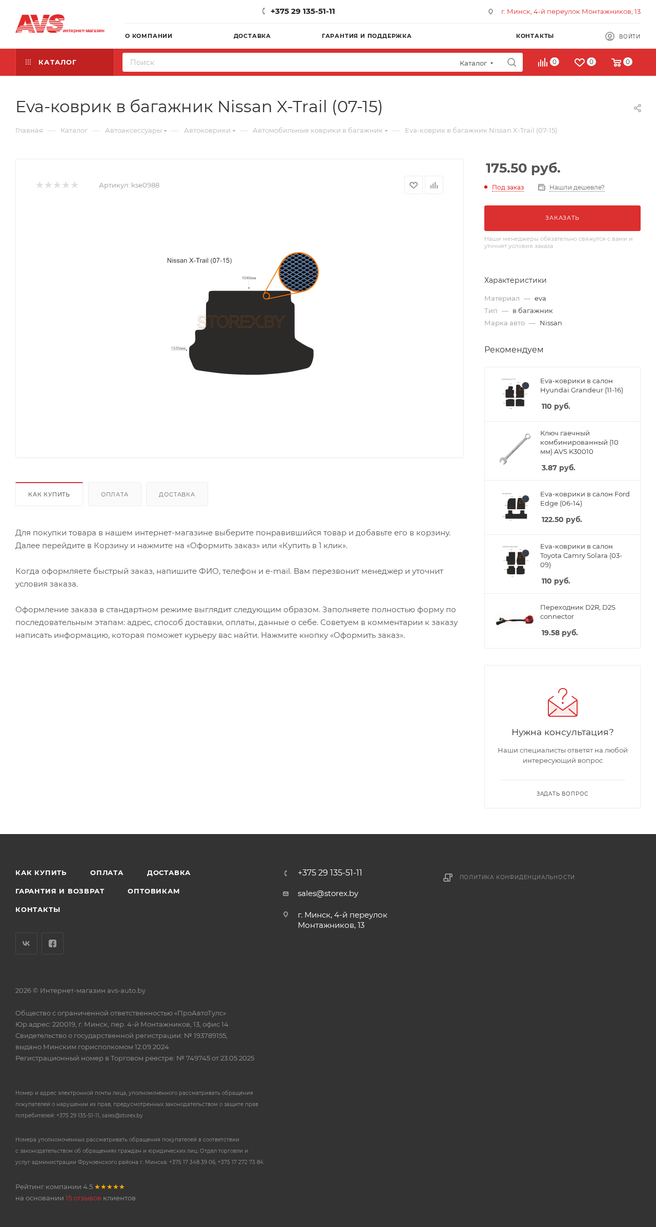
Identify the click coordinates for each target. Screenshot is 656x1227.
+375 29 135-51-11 (303, 11)
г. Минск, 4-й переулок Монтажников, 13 (571, 11)
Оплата (115, 494)
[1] (39, 185)
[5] (74, 185)
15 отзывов (83, 1198)
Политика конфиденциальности (518, 877)
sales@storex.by (328, 893)
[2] (48, 185)
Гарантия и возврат (59, 891)
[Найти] (512, 62)
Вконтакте (26, 943)
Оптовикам (154, 891)
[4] (65, 185)
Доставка (177, 494)
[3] (56, 185)
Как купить (49, 494)
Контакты (37, 909)
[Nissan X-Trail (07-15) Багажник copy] (240, 322)
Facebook (53, 943)
